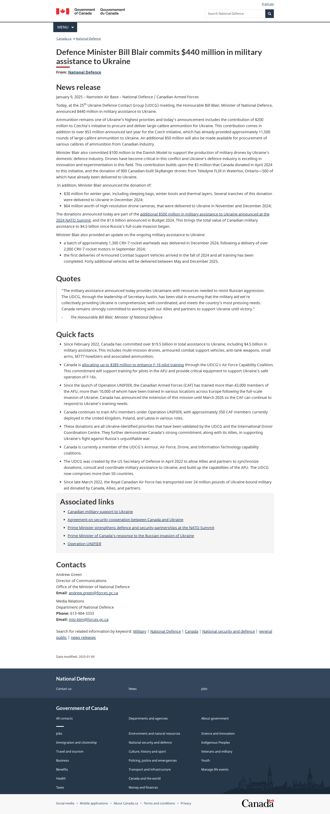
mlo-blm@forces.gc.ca (88, 619)
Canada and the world (145, 778)
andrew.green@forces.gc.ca (93, 592)
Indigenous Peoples (215, 742)
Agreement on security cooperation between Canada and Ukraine (125, 519)
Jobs (204, 689)
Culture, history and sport (147, 751)
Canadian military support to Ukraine (100, 511)
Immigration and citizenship (76, 742)
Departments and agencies (148, 718)
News (133, 689)
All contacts (64, 718)
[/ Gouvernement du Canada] (90, 12)
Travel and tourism (69, 751)
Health (61, 778)
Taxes (60, 787)
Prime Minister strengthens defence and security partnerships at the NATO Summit (141, 527)
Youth (205, 760)
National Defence (88, 39)
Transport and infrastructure (150, 769)
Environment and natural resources (154, 733)
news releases (83, 637)
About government (215, 718)
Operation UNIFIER (84, 543)
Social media (65, 803)
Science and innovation (218, 733)
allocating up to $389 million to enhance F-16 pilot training (133, 364)
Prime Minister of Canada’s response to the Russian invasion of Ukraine (131, 535)
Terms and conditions (159, 803)
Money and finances (143, 787)
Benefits (62, 769)
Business (62, 760)
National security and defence (228, 631)
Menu (63, 27)
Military (139, 631)
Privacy (186, 803)
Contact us (64, 689)
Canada (191, 631)
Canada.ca (64, 39)
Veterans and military (216, 751)
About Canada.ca (126, 803)
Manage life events (215, 769)
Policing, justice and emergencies (153, 760)
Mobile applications (94, 803)
